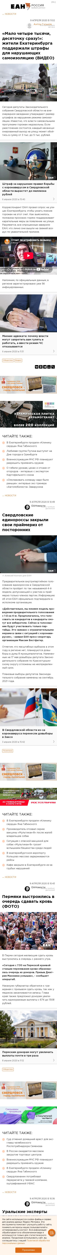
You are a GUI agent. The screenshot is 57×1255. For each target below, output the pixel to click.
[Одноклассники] (41, 367)
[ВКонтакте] (36, 367)
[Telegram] (45, 367)
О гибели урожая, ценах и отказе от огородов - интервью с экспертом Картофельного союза (28, 471)
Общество (8, 360)
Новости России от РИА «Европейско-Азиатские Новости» (21, 6)
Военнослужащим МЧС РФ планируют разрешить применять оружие (30, 461)
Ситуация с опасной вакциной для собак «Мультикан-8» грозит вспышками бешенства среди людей (29, 844)
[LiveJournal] (53, 367)
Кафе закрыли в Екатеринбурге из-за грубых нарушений (29, 867)
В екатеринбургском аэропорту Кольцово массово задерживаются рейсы (28, 856)
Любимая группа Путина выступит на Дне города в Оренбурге (29, 453)
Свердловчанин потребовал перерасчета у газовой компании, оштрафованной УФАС (27, 1180)
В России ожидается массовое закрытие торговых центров (25, 1153)
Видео (18, 360)
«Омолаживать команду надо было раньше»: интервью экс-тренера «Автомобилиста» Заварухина (28, 483)
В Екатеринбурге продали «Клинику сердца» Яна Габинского (29, 444)
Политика (7, 751)
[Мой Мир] (49, 367)
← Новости (9, 14)
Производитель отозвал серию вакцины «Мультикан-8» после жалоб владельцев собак (29, 832)
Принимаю (28, 1250)
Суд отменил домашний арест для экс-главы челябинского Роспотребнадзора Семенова (30, 1142)
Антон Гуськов (43, 24)
